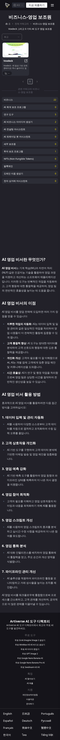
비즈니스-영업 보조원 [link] (44, 23)
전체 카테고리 (22, 23)
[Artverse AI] (7, 5)
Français (8, 728)
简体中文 (27, 728)
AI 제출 (30, 683)
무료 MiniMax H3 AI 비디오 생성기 (30, 644)
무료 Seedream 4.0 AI (30, 667)
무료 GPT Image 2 (30, 653)
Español (8, 720)
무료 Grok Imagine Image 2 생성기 (30, 640)
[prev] (23, 81)
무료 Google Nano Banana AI (30, 658)
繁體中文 (46, 728)
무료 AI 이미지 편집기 (30, 649)
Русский (46, 720)
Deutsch (27, 720)
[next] (37, 81)
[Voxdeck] (15, 50)
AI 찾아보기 (30, 679)
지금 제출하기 (37, 5)
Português (47, 713)
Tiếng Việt (47, 735)
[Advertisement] (30, 220)
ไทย (24, 735)
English (7, 713)
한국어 (7, 735)
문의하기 (30, 704)
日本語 (26, 713)
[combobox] (18, 5)
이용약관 (30, 699)
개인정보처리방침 (30, 695)
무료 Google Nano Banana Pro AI (30, 662)
